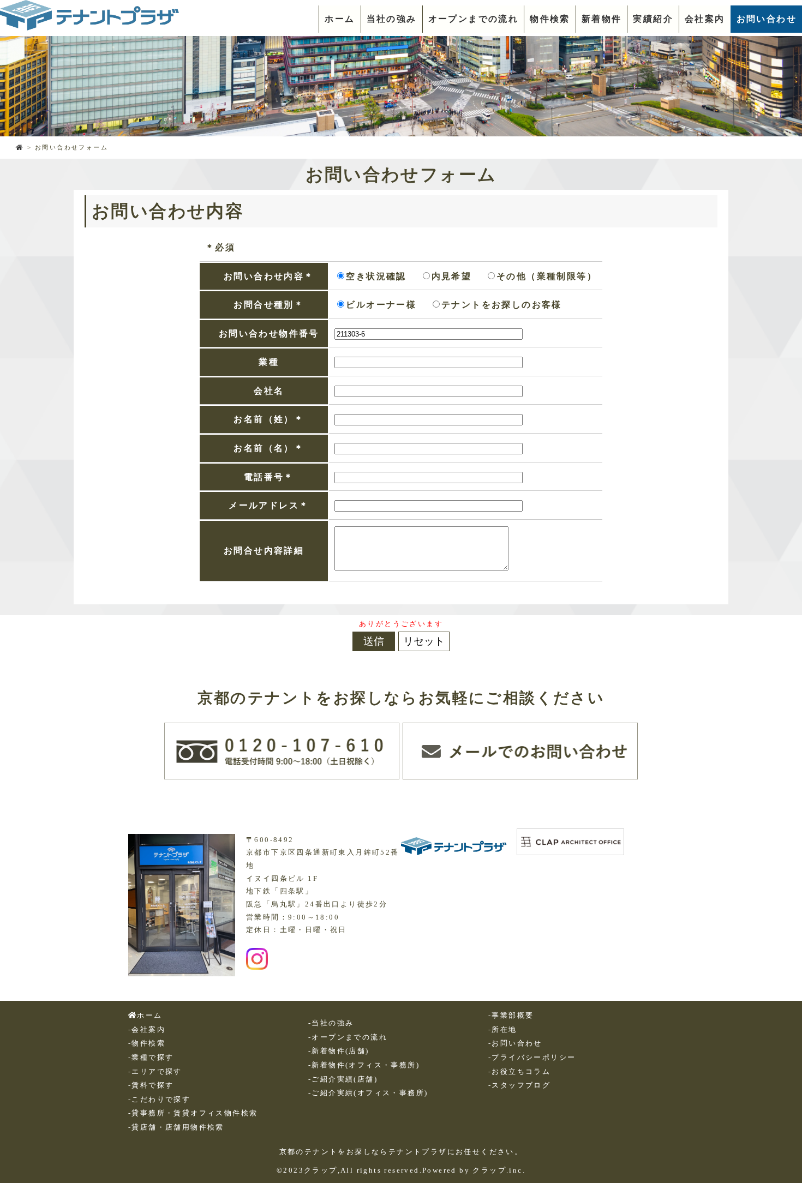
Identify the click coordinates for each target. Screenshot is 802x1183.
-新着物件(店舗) (338, 1051)
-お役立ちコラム (519, 1072)
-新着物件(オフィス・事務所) (364, 1065)
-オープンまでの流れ (347, 1037)
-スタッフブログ (519, 1085)
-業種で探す (150, 1057)
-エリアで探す (155, 1072)
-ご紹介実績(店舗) (343, 1079)
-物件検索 (146, 1043)
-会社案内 (146, 1030)
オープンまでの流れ (473, 18)
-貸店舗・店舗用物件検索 (176, 1127)
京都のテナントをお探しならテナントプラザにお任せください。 (401, 1152)
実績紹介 (653, 18)
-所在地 (502, 1030)
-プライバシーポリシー (532, 1057)
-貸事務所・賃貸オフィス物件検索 (193, 1113)
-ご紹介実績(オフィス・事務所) (368, 1093)
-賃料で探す (150, 1085)
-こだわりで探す (159, 1099)
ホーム (340, 18)
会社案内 (705, 18)
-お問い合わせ (515, 1043)
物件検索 (550, 18)
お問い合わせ (767, 18)
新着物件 (602, 18)
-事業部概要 (511, 1015)
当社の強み (392, 18)
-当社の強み (331, 1023)
